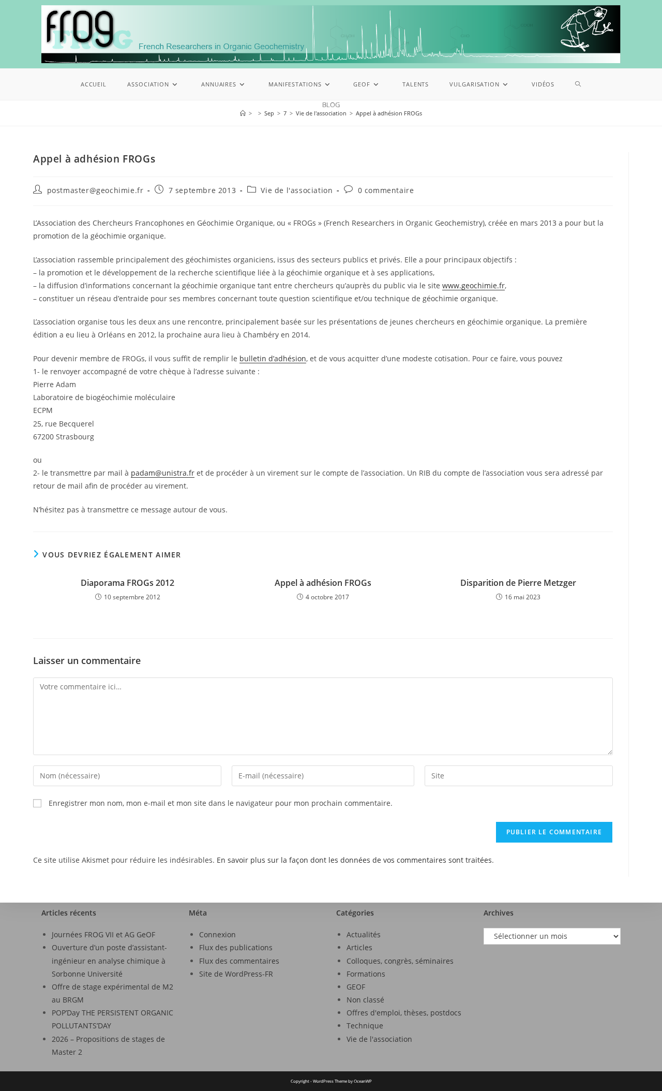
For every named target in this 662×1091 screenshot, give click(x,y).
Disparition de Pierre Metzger (518, 582)
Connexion (217, 934)
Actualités (364, 934)
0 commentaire (386, 190)
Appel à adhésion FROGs (389, 113)
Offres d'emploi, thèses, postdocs (404, 1013)
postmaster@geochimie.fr (95, 190)
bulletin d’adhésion (272, 358)
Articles (359, 947)
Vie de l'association (297, 190)
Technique (365, 1025)
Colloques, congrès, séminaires (400, 961)
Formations (366, 974)
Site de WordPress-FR (236, 974)
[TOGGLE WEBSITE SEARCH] (578, 84)
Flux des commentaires (239, 961)
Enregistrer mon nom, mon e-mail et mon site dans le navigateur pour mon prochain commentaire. (221, 803)
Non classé (365, 1000)
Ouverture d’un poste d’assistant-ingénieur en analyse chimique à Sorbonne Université (109, 960)
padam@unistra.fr (162, 473)
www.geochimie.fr (473, 285)
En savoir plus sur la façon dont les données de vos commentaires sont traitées (354, 860)
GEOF (356, 987)
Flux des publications (236, 947)
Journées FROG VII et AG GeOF (103, 934)
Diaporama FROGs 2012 (127, 582)
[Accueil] (243, 113)
